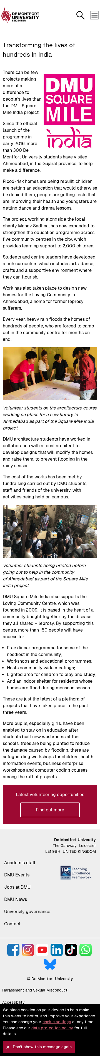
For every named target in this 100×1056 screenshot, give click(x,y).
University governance (27, 911)
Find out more (50, 810)
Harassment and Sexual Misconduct (35, 990)
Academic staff (20, 862)
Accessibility (13, 1002)
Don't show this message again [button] (42, 1047)
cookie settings (56, 1022)
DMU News (15, 899)
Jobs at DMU (17, 887)
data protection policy (52, 1028)
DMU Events (16, 875)
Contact (12, 923)
